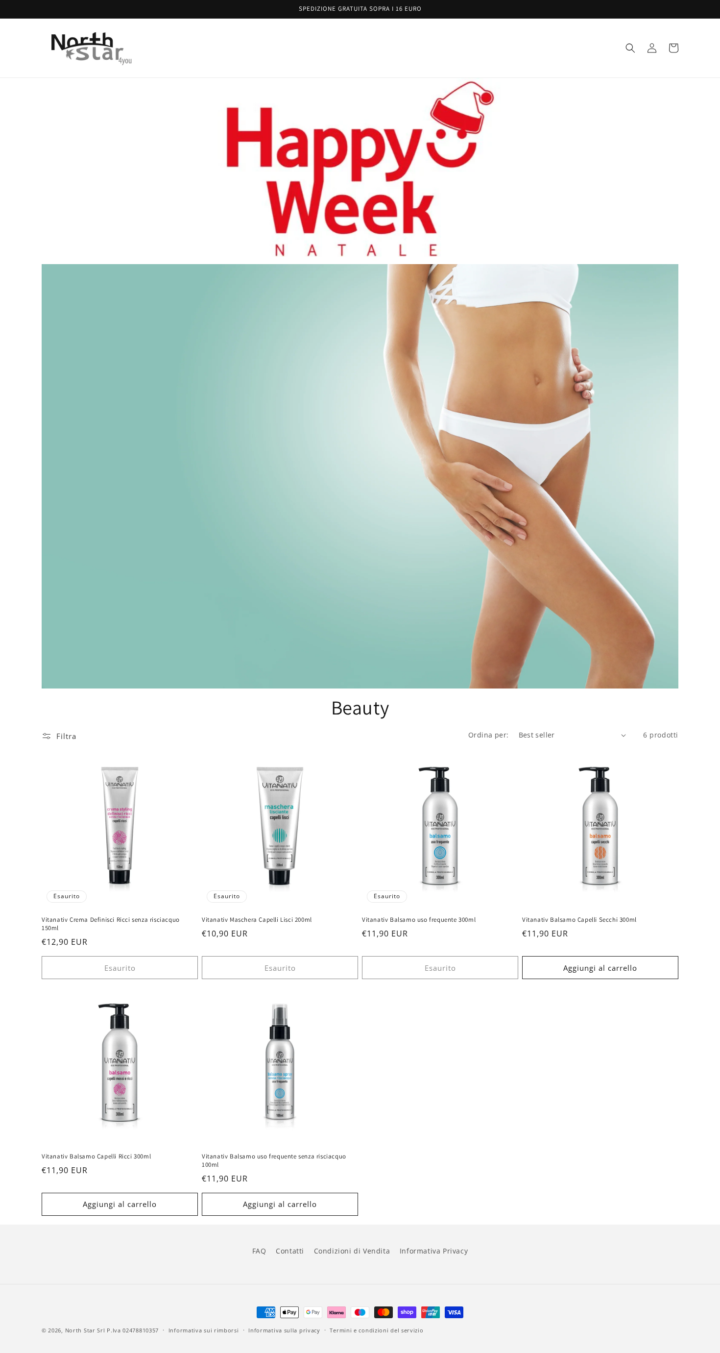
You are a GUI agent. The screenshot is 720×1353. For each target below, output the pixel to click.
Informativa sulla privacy (284, 1330)
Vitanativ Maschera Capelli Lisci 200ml (257, 920)
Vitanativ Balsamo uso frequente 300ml (419, 920)
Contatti (290, 1250)
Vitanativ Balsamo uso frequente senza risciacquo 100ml (274, 1161)
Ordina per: (488, 734)
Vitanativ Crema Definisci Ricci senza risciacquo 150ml (111, 924)
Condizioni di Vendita (352, 1250)
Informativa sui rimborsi (203, 1330)
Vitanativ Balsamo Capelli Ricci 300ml (96, 1156)
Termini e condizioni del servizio (376, 1330)
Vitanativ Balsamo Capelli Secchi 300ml (579, 920)
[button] (630, 48)
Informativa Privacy (434, 1250)
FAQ (259, 1250)
